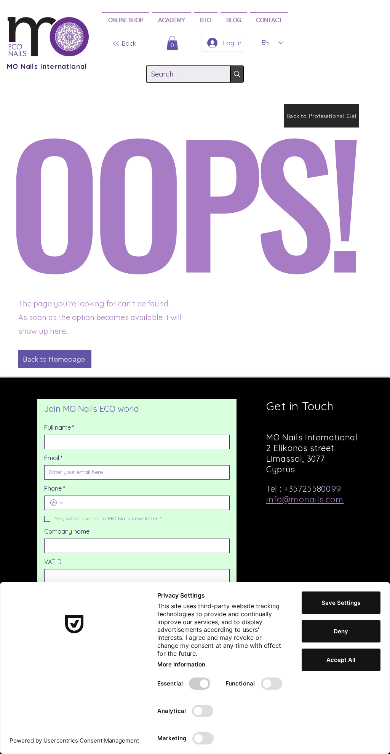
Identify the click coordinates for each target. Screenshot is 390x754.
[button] (125, 19)
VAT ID (53, 562)
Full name (59, 427)
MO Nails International (47, 66)
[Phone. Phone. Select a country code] (56, 502)
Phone (54, 488)
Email (53, 458)
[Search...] (236, 74)
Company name (67, 531)
